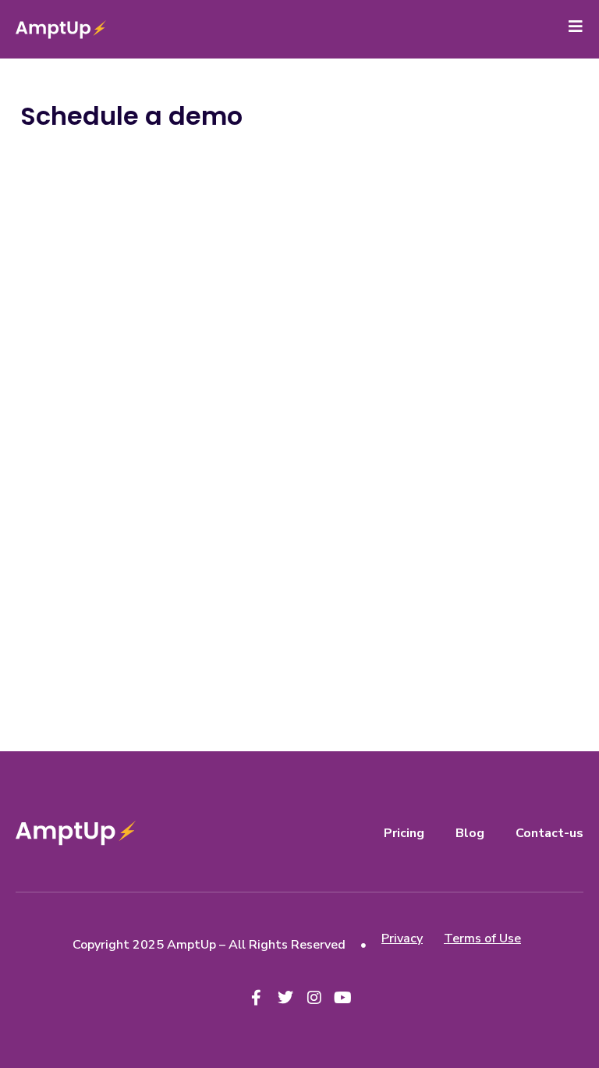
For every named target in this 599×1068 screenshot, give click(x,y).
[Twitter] (285, 998)
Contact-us (549, 833)
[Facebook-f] (256, 998)
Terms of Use (482, 938)
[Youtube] (343, 998)
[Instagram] (314, 998)
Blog (469, 833)
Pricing (404, 833)
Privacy (402, 938)
